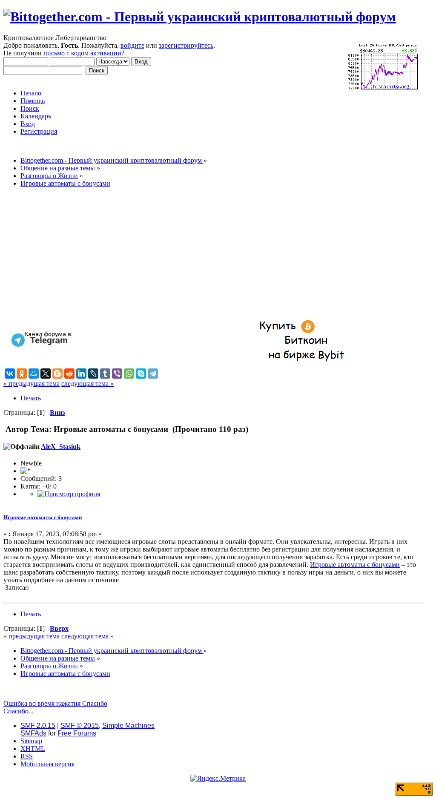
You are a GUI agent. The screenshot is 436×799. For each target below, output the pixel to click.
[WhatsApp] (129, 373)
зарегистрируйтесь (186, 45)
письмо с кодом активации (82, 53)
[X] (45, 373)
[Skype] (141, 373)
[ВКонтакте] (10, 373)
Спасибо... (18, 711)
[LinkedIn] (81, 373)
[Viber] (117, 373)
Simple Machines (128, 725)
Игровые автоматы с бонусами (42, 517)
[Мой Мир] (34, 373)
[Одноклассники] (22, 373)
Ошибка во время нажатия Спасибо (55, 703)
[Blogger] (57, 373)
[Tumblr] (105, 373)
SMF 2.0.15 (37, 725)
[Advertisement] (213, 253)
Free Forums (76, 733)
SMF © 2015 (79, 725)
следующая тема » (87, 383)
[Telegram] (153, 373)
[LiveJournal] (93, 373)
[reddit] (69, 373)
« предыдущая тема (31, 383)
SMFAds (33, 733)
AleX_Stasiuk (60, 446)
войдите (132, 45)
